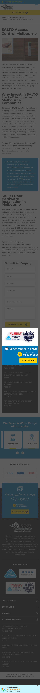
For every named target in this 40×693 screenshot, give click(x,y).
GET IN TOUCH (28, 360)
